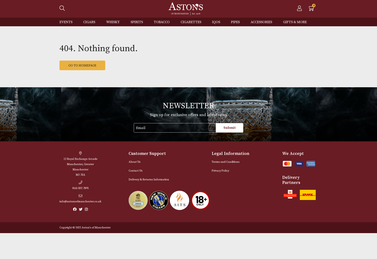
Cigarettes (191, 22)
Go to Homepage (82, 65)
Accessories (261, 22)
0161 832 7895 (80, 188)
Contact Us (136, 171)
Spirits (137, 22)
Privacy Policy (220, 171)
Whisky (113, 22)
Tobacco (162, 22)
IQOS (216, 22)
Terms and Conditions (226, 162)
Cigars (89, 22)
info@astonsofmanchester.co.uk (80, 201)
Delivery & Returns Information (149, 179)
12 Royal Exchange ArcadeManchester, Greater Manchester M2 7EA (80, 167)
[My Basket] (312, 9)
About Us (135, 162)
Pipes (235, 22)
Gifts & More (295, 22)
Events (65, 22)
